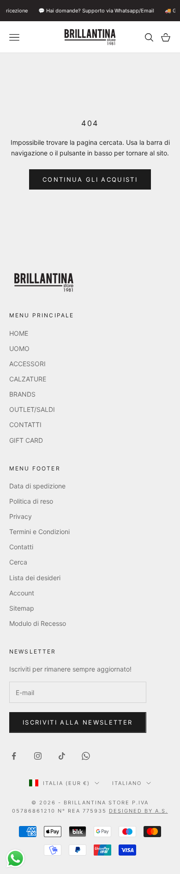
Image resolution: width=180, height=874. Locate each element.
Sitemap (21, 608)
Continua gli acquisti (90, 179)
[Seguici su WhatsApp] (85, 756)
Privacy (20, 516)
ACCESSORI (27, 364)
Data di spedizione (37, 486)
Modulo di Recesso (37, 623)
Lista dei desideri (34, 578)
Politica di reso (31, 501)
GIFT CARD (26, 440)
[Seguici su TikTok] (61, 756)
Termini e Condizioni (39, 531)
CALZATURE (27, 379)
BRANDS (22, 394)
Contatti (21, 547)
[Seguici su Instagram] (37, 756)
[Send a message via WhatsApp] (15, 858)
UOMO (19, 348)
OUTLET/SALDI (32, 409)
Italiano (127, 783)
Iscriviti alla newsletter (78, 722)
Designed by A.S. (138, 811)
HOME (18, 333)
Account (21, 593)
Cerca (18, 562)
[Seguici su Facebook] (13, 756)
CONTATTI (25, 424)
